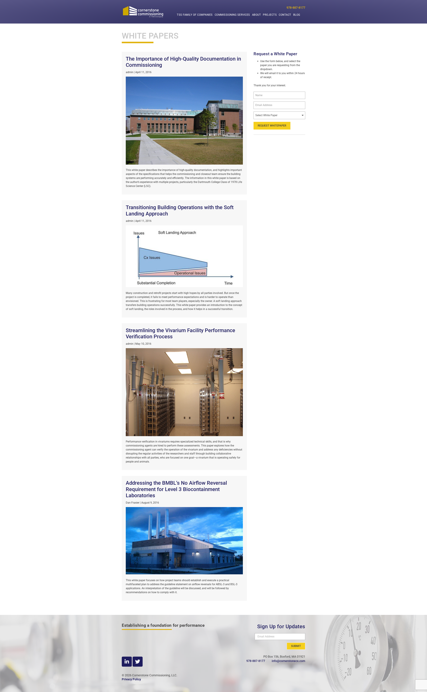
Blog (296, 14)
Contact (285, 14)
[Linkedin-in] (127, 662)
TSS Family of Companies (195, 14)
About (256, 14)
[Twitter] (138, 662)
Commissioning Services (232, 14)
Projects (270, 14)
